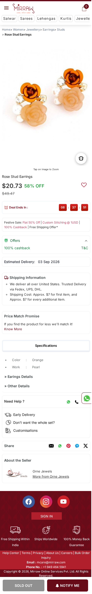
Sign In (46, 516)
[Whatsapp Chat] (86, 398)
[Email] (51, 445)
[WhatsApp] (68, 401)
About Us (52, 552)
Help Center (10, 552)
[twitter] (85, 445)
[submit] (83, 184)
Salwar (9, 18)
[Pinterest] (68, 445)
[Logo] (23, 9)
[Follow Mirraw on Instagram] (45, 501)
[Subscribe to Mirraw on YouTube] (63, 501)
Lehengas (46, 18)
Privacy (37, 552)
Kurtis (66, 18)
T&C (84, 248)
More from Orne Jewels (50, 476)
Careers (66, 552)
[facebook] (76, 445)
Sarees (26, 18)
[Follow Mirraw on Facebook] (28, 501)
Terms (25, 552)
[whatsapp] (59, 445)
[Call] (76, 401)
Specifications (46, 346)
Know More (13, 329)
